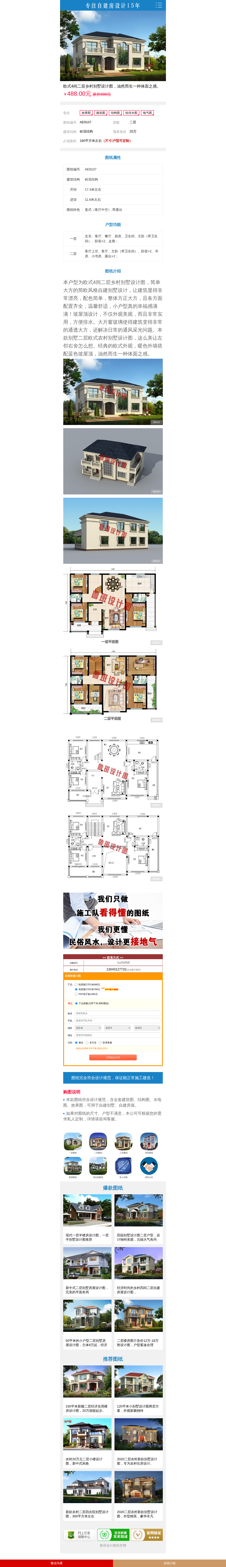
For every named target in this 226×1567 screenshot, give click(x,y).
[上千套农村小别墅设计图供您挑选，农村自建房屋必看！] (113, 5)
